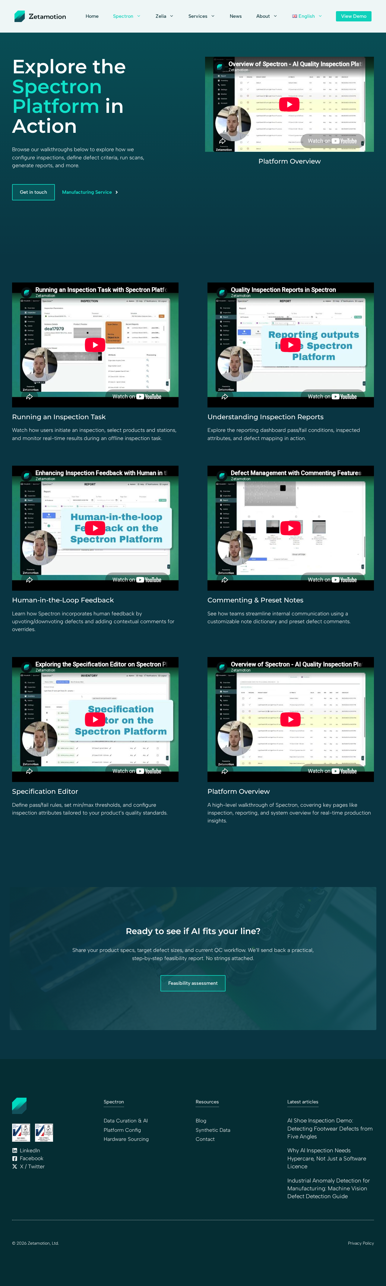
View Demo (353, 16)
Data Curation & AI (126, 1121)
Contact (205, 1139)
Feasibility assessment (193, 983)
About (263, 16)
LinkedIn (30, 1150)
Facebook (31, 1158)
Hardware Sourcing (126, 1139)
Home (92, 16)
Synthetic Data (213, 1130)
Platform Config (122, 1130)
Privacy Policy (361, 1243)
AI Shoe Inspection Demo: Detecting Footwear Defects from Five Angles (330, 1128)
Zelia (161, 16)
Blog (201, 1121)
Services (197, 16)
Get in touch (33, 192)
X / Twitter (32, 1166)
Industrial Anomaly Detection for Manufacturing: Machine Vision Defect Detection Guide (328, 1188)
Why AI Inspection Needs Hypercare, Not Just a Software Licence (326, 1158)
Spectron (123, 16)
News (236, 16)
